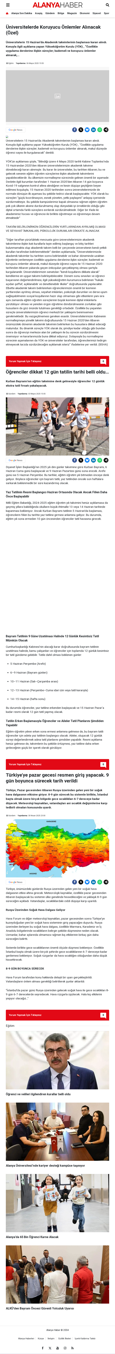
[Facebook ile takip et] (42, 1348)
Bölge (61, 13)
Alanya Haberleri (26, 1338)
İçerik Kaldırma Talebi (85, 1338)
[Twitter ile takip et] (50, 1348)
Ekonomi (85, 13)
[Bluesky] (87, 129)
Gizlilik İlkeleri (64, 1338)
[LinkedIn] (93, 129)
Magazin (72, 13)
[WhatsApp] (99, 129)
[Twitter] (80, 129)
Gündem (50, 13)
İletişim (51, 1338)
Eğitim (11, 63)
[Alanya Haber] (57, 5)
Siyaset (97, 13)
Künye (41, 1338)
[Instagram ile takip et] (65, 1348)
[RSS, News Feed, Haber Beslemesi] (72, 1348)
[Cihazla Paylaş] (106, 129)
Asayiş (38, 13)
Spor (106, 13)
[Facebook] (74, 129)
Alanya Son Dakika (21, 13)
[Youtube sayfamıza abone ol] (57, 1348)
